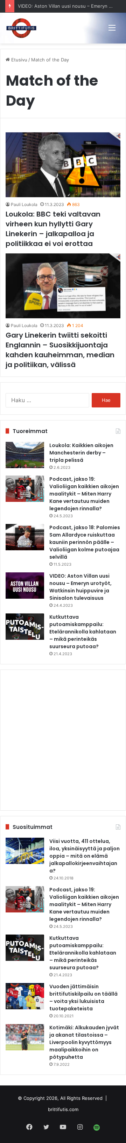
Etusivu (18, 59)
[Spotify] (96, 1127)
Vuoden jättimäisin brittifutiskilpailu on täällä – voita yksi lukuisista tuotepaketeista (83, 997)
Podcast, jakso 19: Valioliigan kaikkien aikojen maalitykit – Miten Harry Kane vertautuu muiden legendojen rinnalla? (84, 494)
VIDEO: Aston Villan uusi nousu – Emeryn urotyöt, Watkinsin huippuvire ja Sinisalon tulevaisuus (80, 587)
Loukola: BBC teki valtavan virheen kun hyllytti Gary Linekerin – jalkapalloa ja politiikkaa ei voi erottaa (53, 228)
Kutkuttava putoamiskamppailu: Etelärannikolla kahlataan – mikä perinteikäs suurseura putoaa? (82, 631)
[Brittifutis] (21, 28)
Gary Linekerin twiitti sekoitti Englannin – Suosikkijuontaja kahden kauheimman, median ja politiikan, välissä (60, 350)
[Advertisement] (63, 740)
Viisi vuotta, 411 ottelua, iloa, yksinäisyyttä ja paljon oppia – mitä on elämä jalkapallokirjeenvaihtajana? (84, 856)
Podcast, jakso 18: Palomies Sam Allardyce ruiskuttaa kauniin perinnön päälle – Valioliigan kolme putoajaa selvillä (84, 542)
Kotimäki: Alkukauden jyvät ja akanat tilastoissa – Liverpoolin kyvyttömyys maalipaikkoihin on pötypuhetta (84, 1042)
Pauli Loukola (24, 204)
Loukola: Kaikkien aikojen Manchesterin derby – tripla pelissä (81, 453)
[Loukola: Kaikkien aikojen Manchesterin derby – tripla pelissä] (25, 455)
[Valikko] (111, 27)
